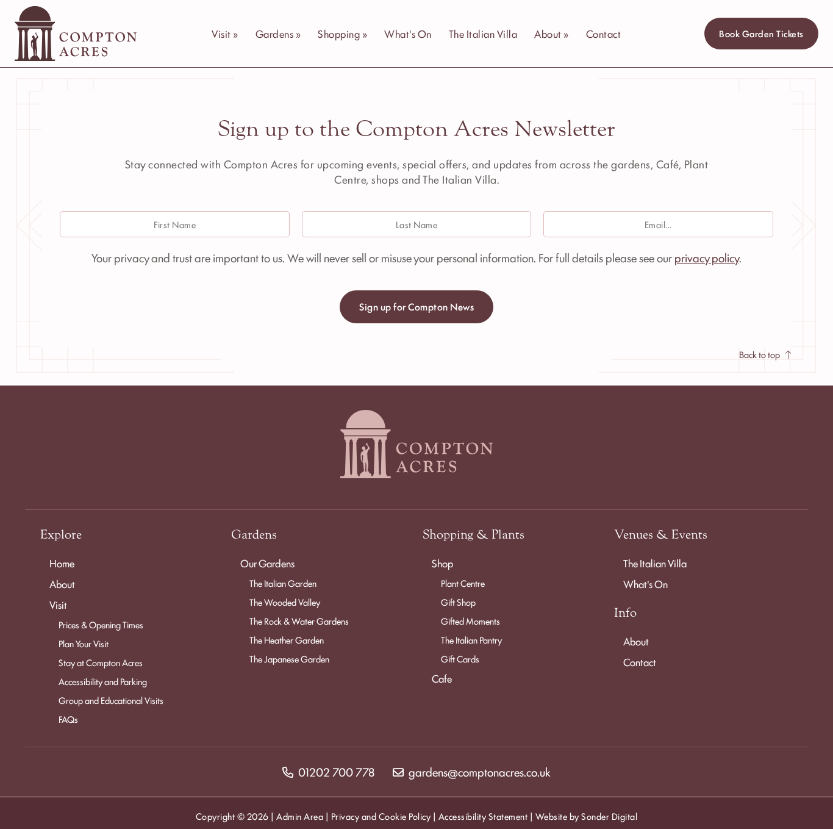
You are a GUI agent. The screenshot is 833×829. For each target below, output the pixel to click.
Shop (442, 563)
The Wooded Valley (284, 601)
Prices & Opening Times (101, 624)
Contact (603, 33)
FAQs (68, 718)
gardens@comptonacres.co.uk (480, 771)
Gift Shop (458, 601)
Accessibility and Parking (103, 681)
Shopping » (342, 33)
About (62, 583)
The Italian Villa (483, 33)
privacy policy (706, 257)
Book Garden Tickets (761, 33)
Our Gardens (267, 563)
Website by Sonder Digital (586, 815)
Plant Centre (463, 582)
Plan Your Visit (84, 643)
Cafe (442, 678)
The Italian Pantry (471, 639)
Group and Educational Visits (111, 700)
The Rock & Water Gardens (299, 620)
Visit (58, 604)
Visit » (225, 33)
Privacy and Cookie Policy (381, 815)
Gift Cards (460, 658)
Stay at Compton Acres (101, 662)
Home (61, 563)
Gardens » (278, 33)
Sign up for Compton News (416, 307)
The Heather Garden (286, 639)
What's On (408, 33)
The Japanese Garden (289, 658)
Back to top (759, 354)
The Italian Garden (282, 582)
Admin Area (299, 815)
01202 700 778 (336, 771)
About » (551, 33)
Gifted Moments (470, 620)
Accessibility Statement (483, 815)
